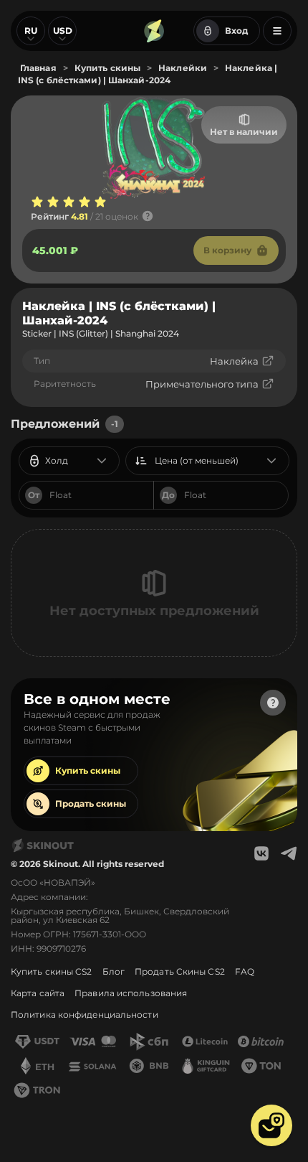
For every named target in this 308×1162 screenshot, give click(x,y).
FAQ (244, 971)
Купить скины (87, 770)
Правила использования (130, 993)
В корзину (227, 250)
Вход (236, 30)
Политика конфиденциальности (84, 1014)
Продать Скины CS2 (180, 971)
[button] (271, 1125)
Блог (113, 971)
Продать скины (90, 803)
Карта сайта (37, 993)
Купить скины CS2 (51, 971)
